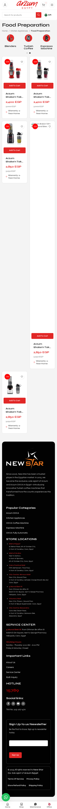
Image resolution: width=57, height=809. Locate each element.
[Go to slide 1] (27, 53)
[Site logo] (27, 4)
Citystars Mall (15, 599)
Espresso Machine (47, 47)
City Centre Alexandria (19, 608)
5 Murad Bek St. (16, 587)
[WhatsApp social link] (23, 704)
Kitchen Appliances (19, 31)
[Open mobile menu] (52, 5)
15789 (12, 690)
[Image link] (27, 457)
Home (5, 31)
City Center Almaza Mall (19, 574)
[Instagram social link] (13, 704)
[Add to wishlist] (21, 61)
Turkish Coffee (28, 47)
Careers (10, 667)
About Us (10, 662)
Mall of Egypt (14, 544)
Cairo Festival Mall (17, 565)
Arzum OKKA (12, 513)
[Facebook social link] (8, 704)
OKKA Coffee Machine (17, 523)
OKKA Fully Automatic (17, 532)
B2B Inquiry (11, 677)
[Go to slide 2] (30, 53)
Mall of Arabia (15, 553)
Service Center (13, 672)
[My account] (5, 5)
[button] (15, 86)
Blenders (10, 46)
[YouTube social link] (18, 704)
